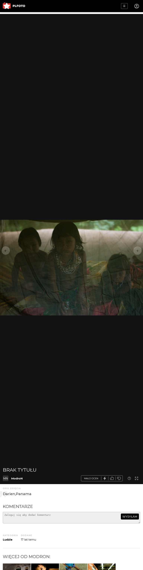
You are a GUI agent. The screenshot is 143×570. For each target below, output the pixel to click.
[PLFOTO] (14, 6)
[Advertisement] (71, 40)
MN (5, 478)
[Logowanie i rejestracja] (136, 6)
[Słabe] (119, 478)
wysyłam (129, 516)
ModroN (17, 478)
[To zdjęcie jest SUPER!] (105, 478)
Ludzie (7, 539)
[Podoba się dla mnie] (112, 478)
